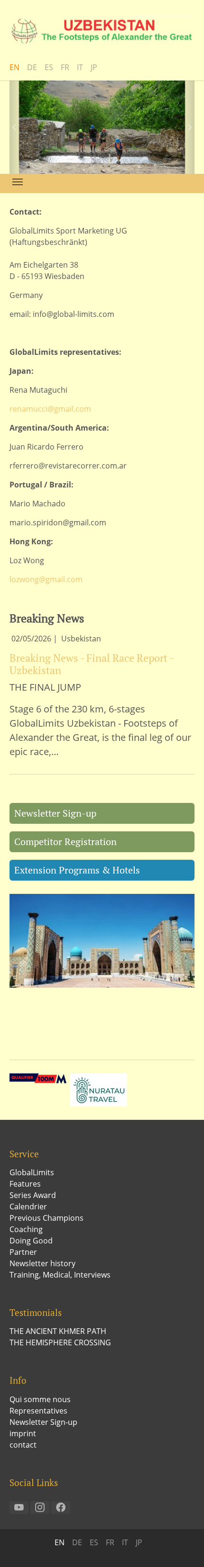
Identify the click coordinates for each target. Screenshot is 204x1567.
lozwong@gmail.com (46, 579)
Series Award (32, 1195)
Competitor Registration (65, 841)
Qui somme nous (40, 1399)
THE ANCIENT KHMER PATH (57, 1331)
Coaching (26, 1229)
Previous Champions (46, 1218)
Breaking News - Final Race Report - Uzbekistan (91, 664)
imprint (22, 1433)
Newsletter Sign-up (55, 813)
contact (23, 1445)
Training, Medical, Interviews (60, 1275)
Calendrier (28, 1206)
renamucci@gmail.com (50, 409)
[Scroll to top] (183, 1546)
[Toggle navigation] (17, 182)
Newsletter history (42, 1263)
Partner (23, 1252)
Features (25, 1184)
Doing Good (31, 1240)
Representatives (38, 1410)
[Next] (185, 127)
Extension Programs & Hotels (77, 870)
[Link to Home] (102, 31)
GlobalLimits (31, 1172)
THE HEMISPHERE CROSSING (60, 1342)
